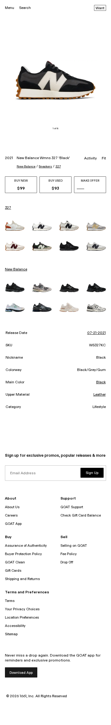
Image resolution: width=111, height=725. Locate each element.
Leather (99, 395)
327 (58, 166)
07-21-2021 (96, 333)
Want (100, 8)
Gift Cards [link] (13, 570)
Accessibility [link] (15, 626)
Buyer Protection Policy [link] (23, 554)
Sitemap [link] (11, 634)
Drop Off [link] (66, 562)
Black (101, 382)
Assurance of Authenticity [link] (26, 545)
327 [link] (8, 208)
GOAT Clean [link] (15, 562)
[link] (15, 225)
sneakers (45, 166)
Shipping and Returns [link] (22, 579)
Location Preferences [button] (22, 617)
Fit (104, 158)
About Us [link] (12, 507)
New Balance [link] (16, 269)
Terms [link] (9, 601)
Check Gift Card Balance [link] (80, 515)
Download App (21, 672)
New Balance (26, 166)
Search (25, 8)
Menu (9, 8)
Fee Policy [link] (68, 554)
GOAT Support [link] (71, 507)
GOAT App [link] (13, 523)
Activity (90, 158)
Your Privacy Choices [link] (22, 609)
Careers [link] (11, 515)
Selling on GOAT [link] (73, 545)
